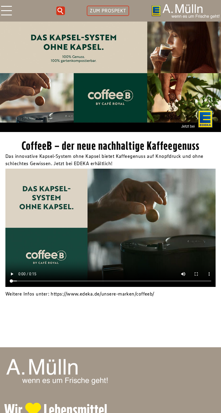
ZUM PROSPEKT (108, 11)
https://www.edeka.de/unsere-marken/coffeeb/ (102, 294)
